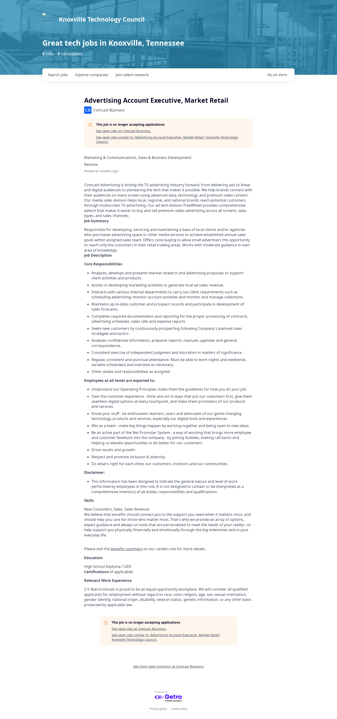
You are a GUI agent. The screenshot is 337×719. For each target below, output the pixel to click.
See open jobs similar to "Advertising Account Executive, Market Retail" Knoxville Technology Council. (167, 139)
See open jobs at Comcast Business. (123, 131)
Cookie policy (179, 709)
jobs (58, 74)
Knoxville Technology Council (102, 19)
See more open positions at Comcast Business (168, 666)
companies (91, 74)
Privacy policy (158, 709)
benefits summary (126, 548)
